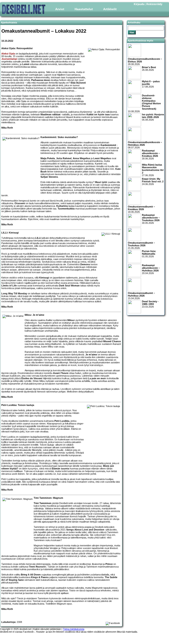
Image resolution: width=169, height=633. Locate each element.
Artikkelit (110, 9)
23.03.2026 (150, 304)
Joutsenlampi (9, 59)
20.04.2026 (151, 269)
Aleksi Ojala (8, 53)
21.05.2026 (141, 245)
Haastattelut (84, 9)
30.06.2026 (151, 154)
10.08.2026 (144, 103)
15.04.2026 (141, 296)
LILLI (38, 238)
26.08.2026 (149, 68)
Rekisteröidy (154, 4)
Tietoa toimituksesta (73, 629)
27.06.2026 (152, 170)
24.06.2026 (152, 181)
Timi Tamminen (42, 503)
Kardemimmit (108, 145)
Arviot (59, 9)
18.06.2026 (141, 209)
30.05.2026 (151, 219)
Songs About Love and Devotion (85, 529)
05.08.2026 (153, 117)
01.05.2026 (149, 254)
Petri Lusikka (61, 421)
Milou (70, 320)
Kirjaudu (139, 4)
